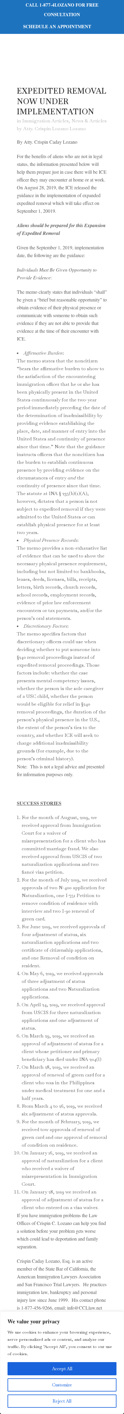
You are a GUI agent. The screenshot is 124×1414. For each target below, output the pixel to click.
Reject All (62, 1401)
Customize (62, 1385)
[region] (62, 1362)
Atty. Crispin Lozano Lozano (54, 128)
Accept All (62, 1368)
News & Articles (89, 121)
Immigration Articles (45, 121)
